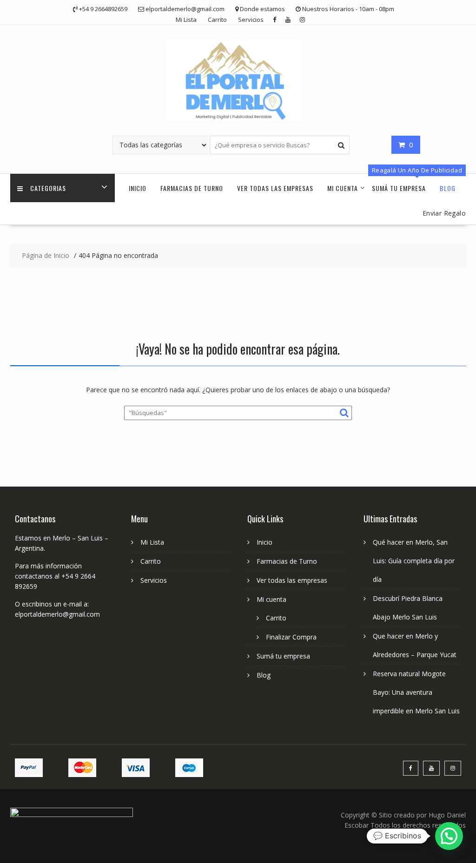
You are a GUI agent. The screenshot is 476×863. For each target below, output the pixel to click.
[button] (449, 836)
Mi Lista (186, 19)
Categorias (48, 188)
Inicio (137, 188)
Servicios (251, 19)
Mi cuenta (342, 188)
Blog (448, 188)
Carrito (217, 19)
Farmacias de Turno (191, 188)
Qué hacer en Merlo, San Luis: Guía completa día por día (414, 561)
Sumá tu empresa (399, 188)
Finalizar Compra (291, 636)
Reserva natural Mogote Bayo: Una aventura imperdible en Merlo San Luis (416, 692)
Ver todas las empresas (275, 188)
